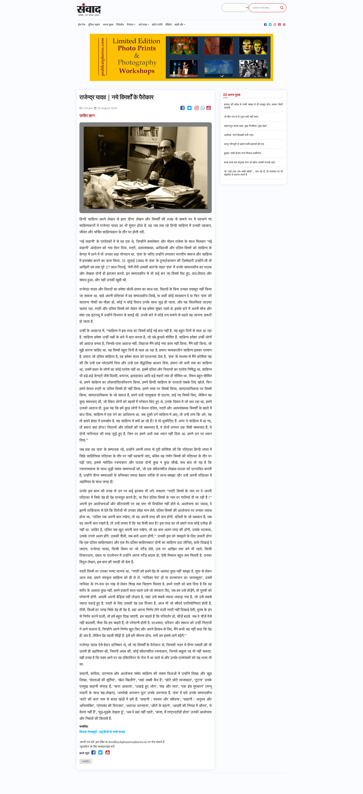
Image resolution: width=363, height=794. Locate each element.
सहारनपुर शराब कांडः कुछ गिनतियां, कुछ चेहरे (245, 126)
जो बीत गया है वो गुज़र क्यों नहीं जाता (241, 116)
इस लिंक (100, 742)
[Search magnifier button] (282, 7)
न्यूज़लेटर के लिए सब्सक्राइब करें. (97, 746)
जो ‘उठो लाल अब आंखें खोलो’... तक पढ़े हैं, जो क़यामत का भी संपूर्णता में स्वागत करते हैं (253, 173)
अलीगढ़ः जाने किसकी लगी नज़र (239, 135)
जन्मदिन (85, 761)
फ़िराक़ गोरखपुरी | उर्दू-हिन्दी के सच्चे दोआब (102, 731)
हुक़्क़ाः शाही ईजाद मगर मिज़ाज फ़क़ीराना (242, 153)
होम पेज (81, 24)
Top (354, 785)
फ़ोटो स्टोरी (157, 24)
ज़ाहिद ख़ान (87, 115)
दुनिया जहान (94, 24)
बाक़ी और (179, 24)
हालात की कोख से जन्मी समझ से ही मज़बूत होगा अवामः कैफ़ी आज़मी (253, 106)
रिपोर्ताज (120, 24)
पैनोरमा (130, 24)
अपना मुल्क (108, 24)
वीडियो (168, 24)
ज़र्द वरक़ (143, 24)
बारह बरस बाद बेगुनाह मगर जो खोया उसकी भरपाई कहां (249, 162)
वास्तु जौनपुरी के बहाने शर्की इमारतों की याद (244, 144)
